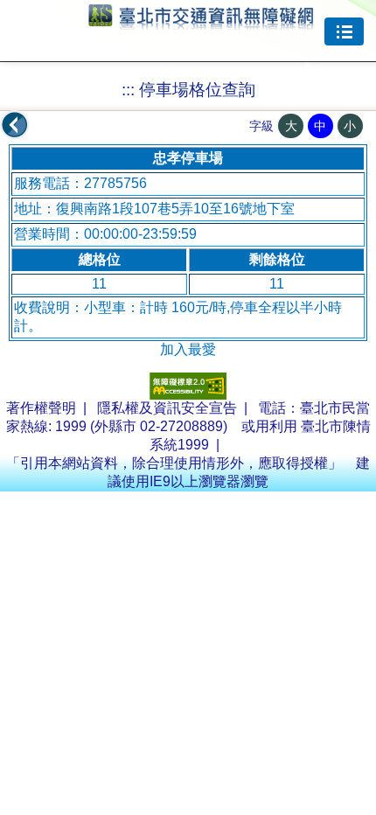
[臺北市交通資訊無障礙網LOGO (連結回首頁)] (201, 22)
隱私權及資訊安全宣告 (167, 408)
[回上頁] (15, 125)
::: (128, 89)
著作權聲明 (41, 408)
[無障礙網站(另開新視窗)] (188, 394)
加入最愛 (188, 349)
